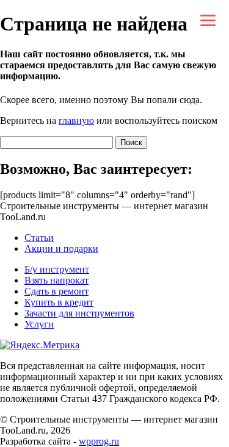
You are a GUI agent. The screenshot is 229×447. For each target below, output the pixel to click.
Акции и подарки (61, 248)
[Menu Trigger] (208, 20)
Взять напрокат (56, 280)
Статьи (39, 237)
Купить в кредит (58, 302)
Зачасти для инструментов (79, 313)
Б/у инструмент (56, 269)
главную (76, 120)
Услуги (39, 324)
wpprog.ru (99, 441)
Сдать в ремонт (56, 291)
